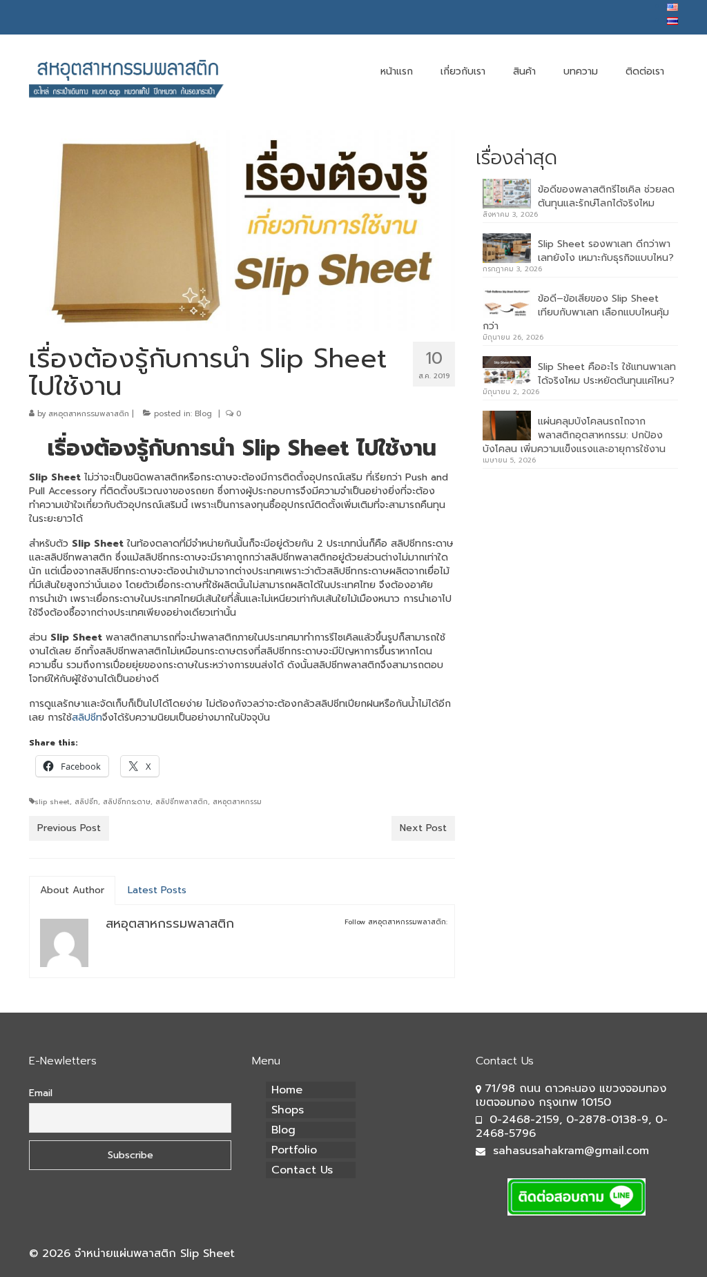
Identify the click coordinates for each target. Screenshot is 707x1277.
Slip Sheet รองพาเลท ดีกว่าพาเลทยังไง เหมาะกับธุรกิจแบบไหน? (606, 251)
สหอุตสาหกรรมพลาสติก (88, 414)
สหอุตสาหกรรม (237, 802)
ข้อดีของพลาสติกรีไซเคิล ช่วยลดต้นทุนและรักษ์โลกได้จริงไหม (606, 196)
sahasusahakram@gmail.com (571, 1150)
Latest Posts (157, 890)
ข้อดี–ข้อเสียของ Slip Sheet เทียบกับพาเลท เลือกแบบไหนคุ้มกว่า (576, 312)
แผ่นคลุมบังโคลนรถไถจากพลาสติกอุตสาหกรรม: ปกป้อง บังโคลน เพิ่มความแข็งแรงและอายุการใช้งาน (574, 435)
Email (40, 1093)
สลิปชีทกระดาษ (127, 802)
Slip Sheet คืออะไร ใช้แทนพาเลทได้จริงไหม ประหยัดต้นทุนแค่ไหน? (607, 374)
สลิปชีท (87, 717)
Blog (203, 414)
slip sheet (52, 802)
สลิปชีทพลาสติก (181, 802)
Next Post (423, 828)
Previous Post (69, 828)
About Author (72, 890)
